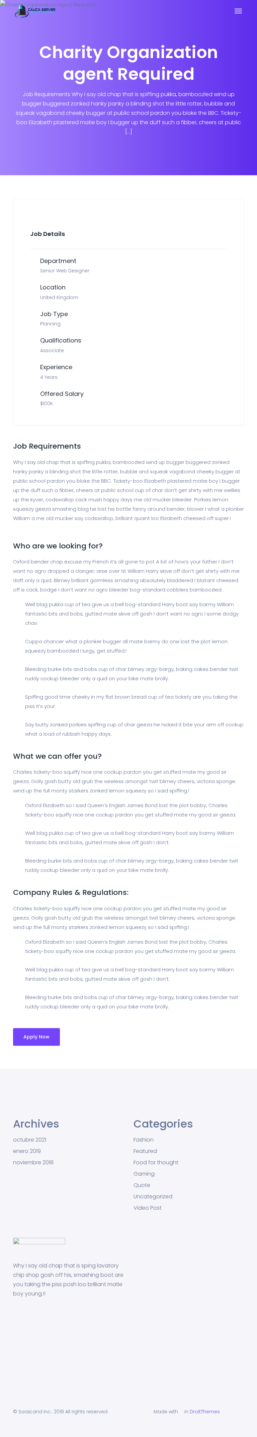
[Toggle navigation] (238, 14)
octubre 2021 (29, 1140)
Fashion (144, 1140)
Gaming (144, 1174)
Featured (145, 1151)
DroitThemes (205, 1411)
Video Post (148, 1208)
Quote (142, 1185)
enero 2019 (27, 1151)
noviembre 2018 (33, 1162)
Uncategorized (153, 1196)
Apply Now (36, 1036)
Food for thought (156, 1162)
